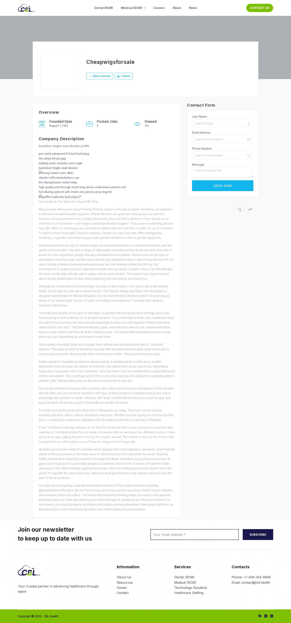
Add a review (101, 76)
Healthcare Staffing (188, 593)
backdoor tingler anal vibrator (58, 168)
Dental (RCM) (184, 577)
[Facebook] (259, 616)
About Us (124, 577)
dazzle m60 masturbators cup (59, 177)
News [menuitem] (193, 8)
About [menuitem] (177, 8)
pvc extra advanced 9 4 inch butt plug (64, 154)
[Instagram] (271, 616)
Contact (122, 593)
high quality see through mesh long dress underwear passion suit (82, 187)
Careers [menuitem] (159, 8)
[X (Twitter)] (265, 616)
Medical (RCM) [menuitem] (131, 8)
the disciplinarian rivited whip (58, 182)
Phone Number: (202, 148)
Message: (198, 164)
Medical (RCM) (185, 582)
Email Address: (201, 132)
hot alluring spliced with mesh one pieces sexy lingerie (75, 192)
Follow (125, 76)
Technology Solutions (190, 588)
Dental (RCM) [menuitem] (103, 8)
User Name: (199, 116)
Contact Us (259, 7)
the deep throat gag (52, 158)
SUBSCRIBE (258, 534)
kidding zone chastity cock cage (60, 163)
